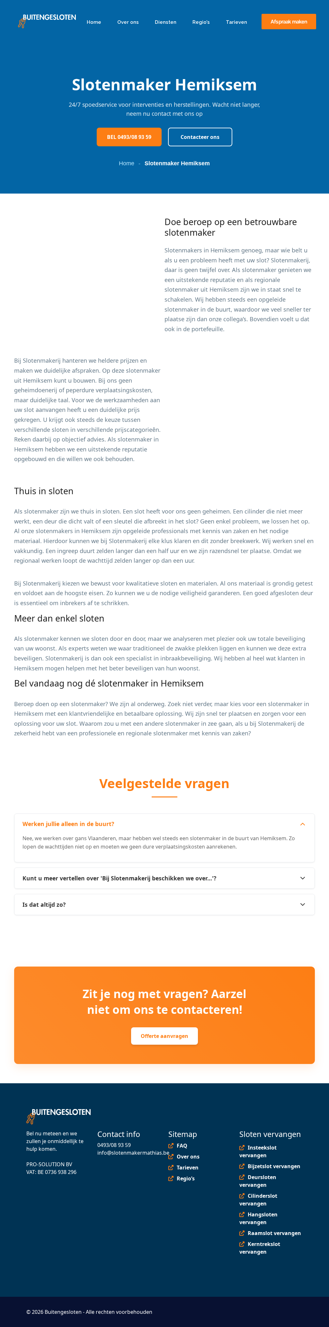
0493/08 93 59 (114, 1145)
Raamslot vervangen (274, 1233)
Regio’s (186, 1178)
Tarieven (188, 1167)
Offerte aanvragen (164, 1036)
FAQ (182, 1145)
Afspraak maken (289, 21)
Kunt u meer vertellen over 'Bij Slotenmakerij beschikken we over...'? (119, 878)
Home (126, 163)
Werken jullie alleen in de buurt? (68, 824)
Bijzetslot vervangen (274, 1166)
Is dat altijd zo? (44, 904)
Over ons (188, 1156)
